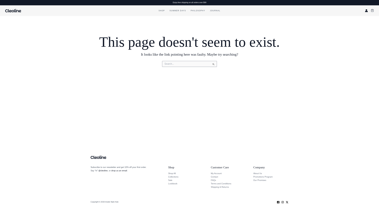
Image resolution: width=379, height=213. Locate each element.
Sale (170, 180)
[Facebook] (278, 202)
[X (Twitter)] (287, 202)
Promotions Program (263, 177)
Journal (215, 11)
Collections (173, 177)
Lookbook (172, 183)
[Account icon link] (366, 10)
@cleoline (103, 170)
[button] (372, 10)
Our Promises (259, 180)
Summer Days (178, 11)
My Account (216, 173)
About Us (257, 173)
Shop (162, 11)
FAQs (213, 180)
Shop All (172, 173)
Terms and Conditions (221, 183)
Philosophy (198, 11)
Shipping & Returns (220, 187)
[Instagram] (282, 202)
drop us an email (119, 170)
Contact (214, 177)
